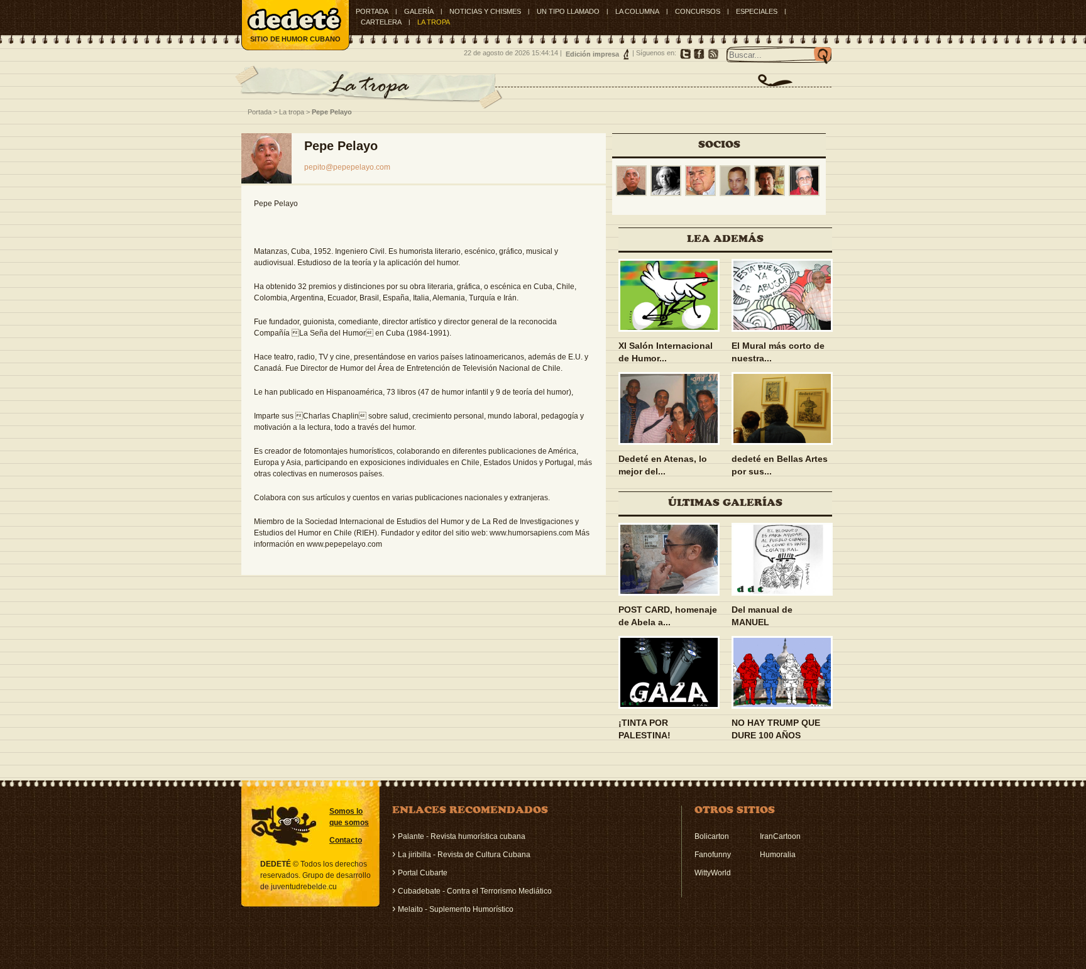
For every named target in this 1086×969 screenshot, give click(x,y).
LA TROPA (433, 22)
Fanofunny (712, 854)
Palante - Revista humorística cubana (461, 836)
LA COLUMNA (637, 11)
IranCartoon (780, 836)
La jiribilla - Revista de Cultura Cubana (464, 854)
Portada (372, 11)
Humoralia (778, 854)
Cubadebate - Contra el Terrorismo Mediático (475, 891)
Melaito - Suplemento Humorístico (455, 909)
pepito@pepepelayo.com (347, 167)
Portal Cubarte (422, 872)
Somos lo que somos (349, 817)
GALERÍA (419, 11)
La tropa (291, 112)
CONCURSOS (697, 11)
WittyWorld (712, 872)
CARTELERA (381, 22)
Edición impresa (592, 54)
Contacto (345, 840)
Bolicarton (711, 836)
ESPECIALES (756, 11)
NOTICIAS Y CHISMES (485, 11)
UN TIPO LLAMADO (568, 11)
